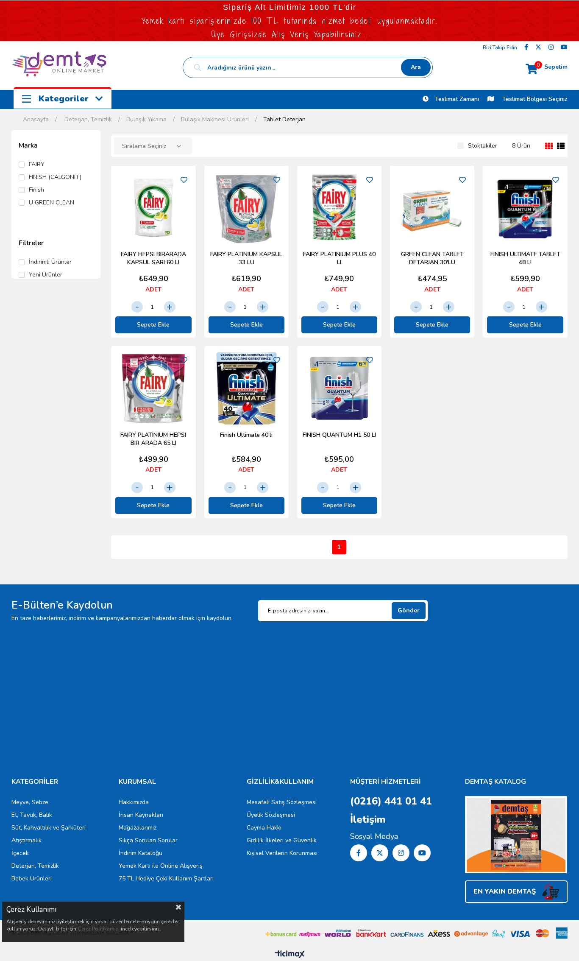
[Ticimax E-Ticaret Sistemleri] (290, 954)
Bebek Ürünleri (31, 878)
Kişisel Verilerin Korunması (282, 853)
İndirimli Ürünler (50, 262)
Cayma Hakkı (264, 828)
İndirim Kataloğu (140, 853)
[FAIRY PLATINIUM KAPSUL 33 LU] (246, 208)
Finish (36, 190)
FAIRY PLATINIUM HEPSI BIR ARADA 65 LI (153, 439)
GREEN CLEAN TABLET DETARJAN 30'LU (432, 258)
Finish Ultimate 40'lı (246, 435)
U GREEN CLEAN (51, 203)
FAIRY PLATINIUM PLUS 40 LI (339, 258)
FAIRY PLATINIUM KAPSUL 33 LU (246, 258)
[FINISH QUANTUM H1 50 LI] (339, 388)
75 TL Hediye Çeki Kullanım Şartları (166, 878)
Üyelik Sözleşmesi (271, 815)
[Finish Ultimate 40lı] (246, 388)
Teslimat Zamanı (457, 99)
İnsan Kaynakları (141, 815)
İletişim (368, 819)
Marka (28, 145)
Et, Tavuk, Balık (31, 815)
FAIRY (37, 165)
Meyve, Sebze (29, 802)
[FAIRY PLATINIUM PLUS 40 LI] (339, 208)
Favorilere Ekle (184, 179)
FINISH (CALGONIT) (55, 177)
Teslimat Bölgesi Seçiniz (534, 99)
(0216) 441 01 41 (391, 801)
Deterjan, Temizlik (35, 866)
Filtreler (31, 243)
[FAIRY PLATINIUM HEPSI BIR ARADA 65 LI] (153, 388)
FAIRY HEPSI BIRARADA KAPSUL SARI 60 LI (153, 258)
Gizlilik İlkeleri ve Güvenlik (282, 840)
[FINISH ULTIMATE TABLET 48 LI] (525, 208)
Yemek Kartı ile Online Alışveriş (161, 866)
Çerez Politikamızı (99, 928)
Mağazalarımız (137, 828)
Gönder (409, 610)
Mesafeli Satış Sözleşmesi (282, 802)
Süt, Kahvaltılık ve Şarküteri (48, 828)
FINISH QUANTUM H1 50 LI (339, 435)
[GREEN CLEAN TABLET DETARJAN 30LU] (432, 208)
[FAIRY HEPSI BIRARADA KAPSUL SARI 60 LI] (153, 208)
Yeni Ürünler (45, 275)
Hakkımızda (134, 802)
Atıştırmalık (26, 840)
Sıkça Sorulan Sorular (148, 840)
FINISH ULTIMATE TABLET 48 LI (525, 258)
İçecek (20, 853)
